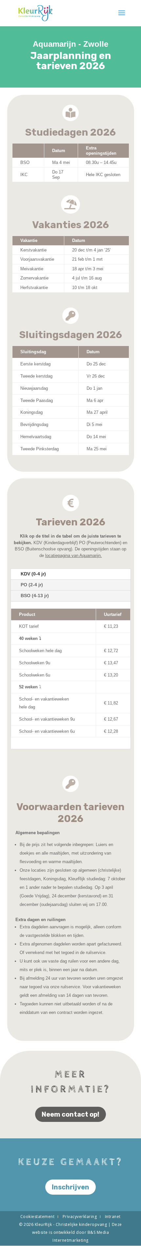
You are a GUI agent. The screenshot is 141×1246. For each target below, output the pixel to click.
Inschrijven (70, 1187)
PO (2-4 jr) (32, 584)
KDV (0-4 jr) (33, 573)
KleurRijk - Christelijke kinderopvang (71, 1224)
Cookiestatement (37, 1216)
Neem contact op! (70, 1114)
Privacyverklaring (80, 1216)
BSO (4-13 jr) (35, 595)
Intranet (113, 1216)
